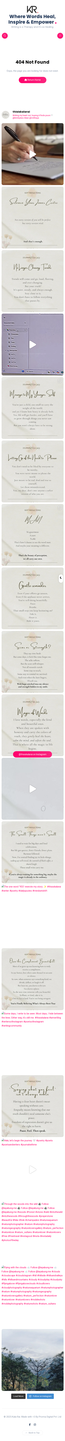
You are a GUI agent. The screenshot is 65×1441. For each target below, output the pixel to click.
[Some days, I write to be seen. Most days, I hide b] (33, 1043)
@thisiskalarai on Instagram (32, 754)
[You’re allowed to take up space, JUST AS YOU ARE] (33, 471)
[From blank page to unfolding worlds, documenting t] (33, 344)
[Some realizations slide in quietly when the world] (33, 789)
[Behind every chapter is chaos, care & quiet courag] (33, 154)
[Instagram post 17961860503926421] (33, 1360)
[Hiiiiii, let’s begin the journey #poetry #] (33, 1170)
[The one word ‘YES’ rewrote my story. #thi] (33, 916)
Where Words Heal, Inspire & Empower (32, 19)
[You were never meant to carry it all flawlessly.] (33, 218)
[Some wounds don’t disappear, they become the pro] (33, 662)
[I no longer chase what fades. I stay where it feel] (33, 281)
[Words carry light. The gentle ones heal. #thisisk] (33, 725)
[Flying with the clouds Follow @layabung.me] (33, 1296)
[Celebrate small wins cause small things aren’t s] (33, 852)
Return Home (34, 80)
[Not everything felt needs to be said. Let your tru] (33, 1106)
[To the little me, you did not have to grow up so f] (33, 408)
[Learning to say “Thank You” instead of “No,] (33, 979)
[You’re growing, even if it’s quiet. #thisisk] (33, 598)
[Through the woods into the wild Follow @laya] (33, 1233)
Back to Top (34, 1433)
